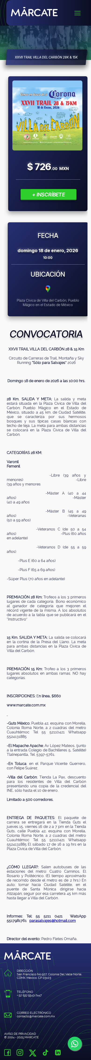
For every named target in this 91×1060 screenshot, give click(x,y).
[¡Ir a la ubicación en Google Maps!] (47, 292)
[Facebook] (7, 1053)
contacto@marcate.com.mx (36, 1016)
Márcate (51, 11)
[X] (32, 1054)
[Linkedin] (58, 1053)
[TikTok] (45, 1053)
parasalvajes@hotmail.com (52, 920)
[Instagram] (20, 1053)
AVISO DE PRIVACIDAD (20, 1034)
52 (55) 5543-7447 (30, 995)
